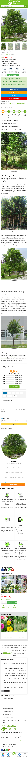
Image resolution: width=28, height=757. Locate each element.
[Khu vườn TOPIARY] (7, 588)
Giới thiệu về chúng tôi (8, 698)
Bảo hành (25, 115)
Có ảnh (15, 395)
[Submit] (25, 6)
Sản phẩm (3, 50)
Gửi (14, 424)
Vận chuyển (19, 115)
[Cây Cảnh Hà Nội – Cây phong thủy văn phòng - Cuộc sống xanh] (14, 2)
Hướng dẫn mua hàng (8, 701)
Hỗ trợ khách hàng (7, 714)
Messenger (19, 756)
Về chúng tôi (8, 116)
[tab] (3, 114)
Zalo (6, 84)
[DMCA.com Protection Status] (5, 690)
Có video (9, 395)
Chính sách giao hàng (8, 708)
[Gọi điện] (14, 754)
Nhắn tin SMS (25, 756)
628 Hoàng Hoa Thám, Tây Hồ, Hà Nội (16, 741)
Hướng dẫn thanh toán (8, 705)
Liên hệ (4, 607)
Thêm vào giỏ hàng (12, 75)
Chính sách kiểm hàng (8, 717)
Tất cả (5, 393)
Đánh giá (14, 607)
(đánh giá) (8, 54)
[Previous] (3, 25)
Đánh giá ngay (14, 387)
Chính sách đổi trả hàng (8, 711)
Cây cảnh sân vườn (16, 103)
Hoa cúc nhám (7, 634)
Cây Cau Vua (21, 634)
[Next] (25, 25)
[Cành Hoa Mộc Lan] (20, 579)
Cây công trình (10, 50)
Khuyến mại (14, 115)
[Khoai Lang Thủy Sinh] (20, 588)
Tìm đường (3, 756)
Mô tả (3, 114)
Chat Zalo (8, 756)
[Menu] (2, 2)
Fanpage (24, 83)
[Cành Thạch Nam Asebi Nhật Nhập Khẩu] (7, 579)
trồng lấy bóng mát (15, 357)
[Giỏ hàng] (26, 2)
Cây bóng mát (17, 50)
